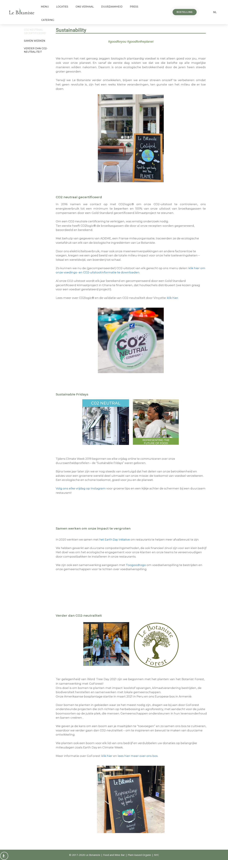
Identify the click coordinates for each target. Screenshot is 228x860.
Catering (47, 19)
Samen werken (34, 40)
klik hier (172, 297)
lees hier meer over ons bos (138, 756)
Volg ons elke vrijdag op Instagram (81, 488)
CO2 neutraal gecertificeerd (35, 31)
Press (134, 6)
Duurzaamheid (112, 6)
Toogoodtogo (136, 565)
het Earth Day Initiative (114, 539)
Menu (45, 6)
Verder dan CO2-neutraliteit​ (35, 50)
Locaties (62, 6)
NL (215, 12)
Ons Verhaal (85, 6)
